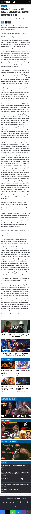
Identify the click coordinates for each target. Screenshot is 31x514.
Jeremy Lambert (5, 18)
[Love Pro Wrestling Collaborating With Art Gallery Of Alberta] (23, 381)
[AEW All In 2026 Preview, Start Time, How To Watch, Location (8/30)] (23, 365)
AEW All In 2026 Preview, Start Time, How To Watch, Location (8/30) (23, 372)
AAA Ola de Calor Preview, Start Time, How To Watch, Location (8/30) (7, 388)
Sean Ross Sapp (14, 18)
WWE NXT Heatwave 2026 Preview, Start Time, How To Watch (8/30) (7, 372)
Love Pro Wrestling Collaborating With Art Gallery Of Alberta (22, 388)
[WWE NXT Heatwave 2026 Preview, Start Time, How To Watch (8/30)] (8, 365)
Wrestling (4, 6)
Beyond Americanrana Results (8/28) (10, 489)
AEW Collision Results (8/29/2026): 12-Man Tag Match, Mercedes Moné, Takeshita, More (15, 472)
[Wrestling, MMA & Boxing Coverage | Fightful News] (9, 2)
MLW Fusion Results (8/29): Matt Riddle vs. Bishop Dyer (15, 484)
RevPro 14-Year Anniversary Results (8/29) (12, 479)
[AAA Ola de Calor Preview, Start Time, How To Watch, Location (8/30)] (8, 381)
